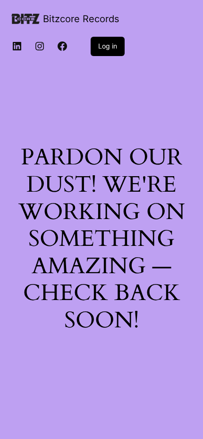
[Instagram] (39, 46)
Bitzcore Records (81, 18)
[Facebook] (62, 46)
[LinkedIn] (17, 46)
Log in (107, 46)
